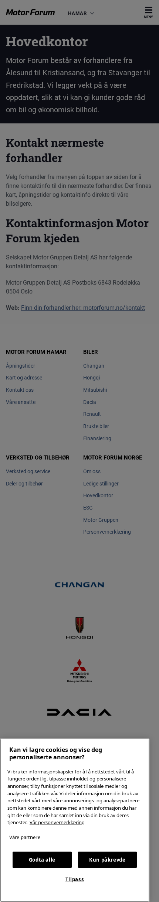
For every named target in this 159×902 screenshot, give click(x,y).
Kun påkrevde (107, 859)
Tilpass (74, 879)
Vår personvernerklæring (57, 822)
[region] (74, 820)
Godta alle (42, 859)
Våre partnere (24, 837)
